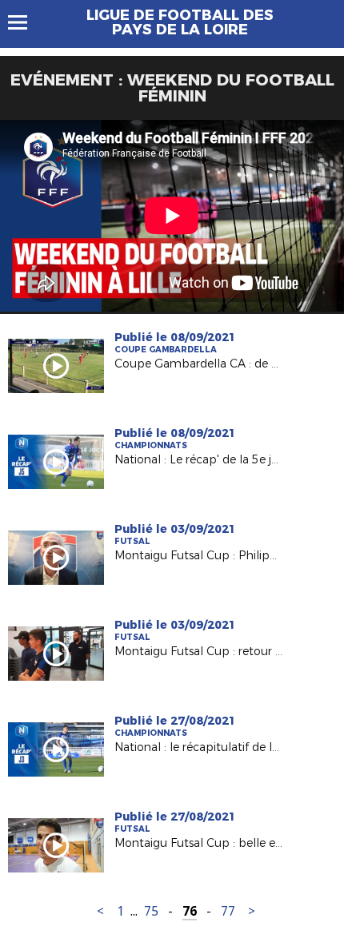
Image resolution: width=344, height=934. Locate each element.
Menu (25, 22)
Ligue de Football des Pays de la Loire (180, 22)
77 (228, 911)
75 (151, 911)
